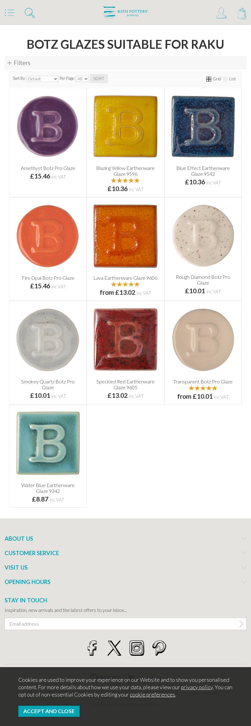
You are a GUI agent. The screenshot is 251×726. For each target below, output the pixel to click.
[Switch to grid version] (209, 78)
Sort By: (20, 78)
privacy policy (197, 687)
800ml (142, 284)
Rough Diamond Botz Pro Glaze (203, 280)
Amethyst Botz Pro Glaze (48, 168)
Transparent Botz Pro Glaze (203, 381)
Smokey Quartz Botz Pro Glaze (48, 384)
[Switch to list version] (225, 78)
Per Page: (68, 78)
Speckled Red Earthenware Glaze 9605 (125, 384)
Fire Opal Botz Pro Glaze (48, 278)
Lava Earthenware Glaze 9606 (125, 278)
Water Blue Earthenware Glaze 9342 (48, 488)
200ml (107, 284)
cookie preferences (152, 694)
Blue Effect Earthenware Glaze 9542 (203, 171)
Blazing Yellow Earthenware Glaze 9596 (125, 171)
